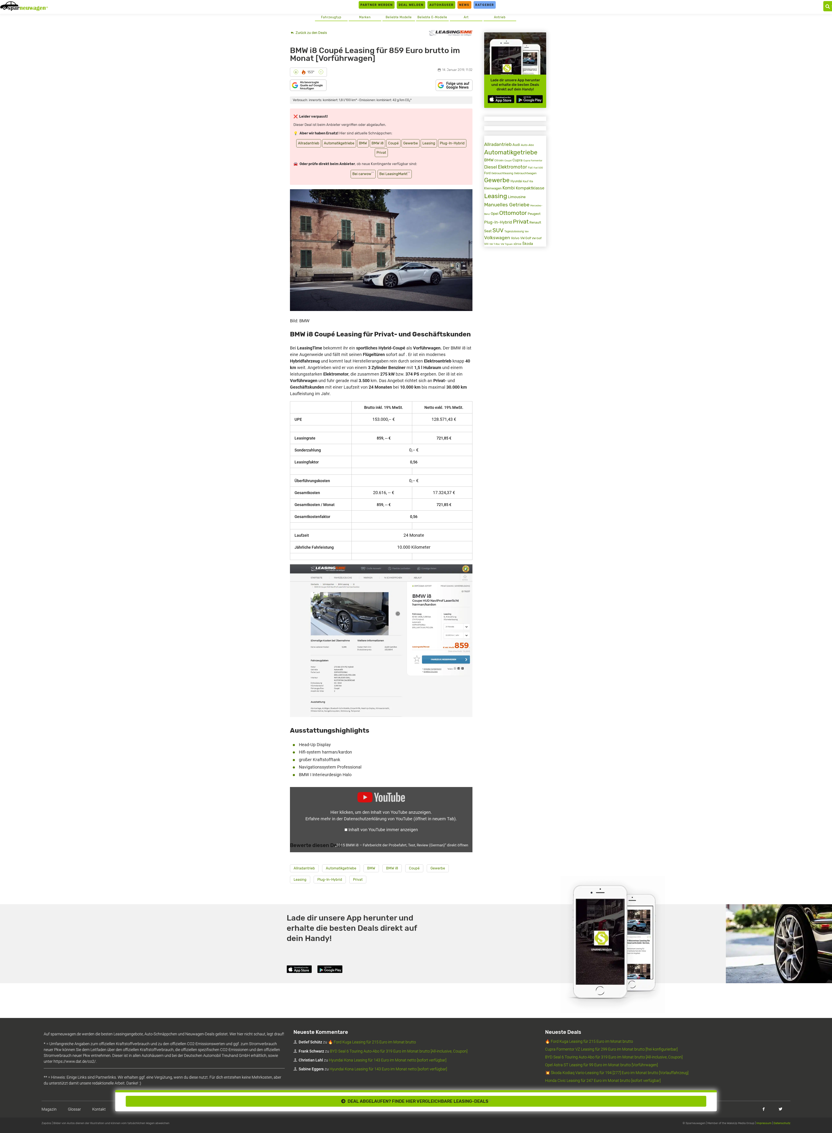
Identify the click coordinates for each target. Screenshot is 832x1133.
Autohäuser (441, 5)
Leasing (428, 143)
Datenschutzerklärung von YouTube (400, 818)
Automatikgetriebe (339, 143)
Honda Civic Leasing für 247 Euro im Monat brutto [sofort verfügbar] (603, 1080)
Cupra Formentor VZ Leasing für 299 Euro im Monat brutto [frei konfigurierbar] (611, 1049)
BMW (363, 143)
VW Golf (525, 238)
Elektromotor (512, 167)
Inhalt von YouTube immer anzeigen (383, 829)
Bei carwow (363, 173)
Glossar (74, 1109)
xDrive (517, 244)
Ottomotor (513, 212)
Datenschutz (781, 1123)
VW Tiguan (507, 244)
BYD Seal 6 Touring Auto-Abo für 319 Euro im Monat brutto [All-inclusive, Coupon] (398, 1051)
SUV (498, 230)
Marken (365, 17)
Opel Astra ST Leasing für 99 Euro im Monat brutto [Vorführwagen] (601, 1065)
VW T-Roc (494, 244)
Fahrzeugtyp (331, 17)
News (464, 5)
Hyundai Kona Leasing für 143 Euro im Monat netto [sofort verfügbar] (387, 1060)
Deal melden (411, 5)
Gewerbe (410, 143)
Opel (494, 214)
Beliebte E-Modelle (432, 17)
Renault (535, 222)
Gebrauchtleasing (502, 173)
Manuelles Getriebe (506, 205)
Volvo (515, 238)
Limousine (517, 197)
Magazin (49, 1109)
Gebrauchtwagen (525, 173)
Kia (531, 181)
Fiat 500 (538, 167)
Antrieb (500, 17)
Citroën (499, 160)
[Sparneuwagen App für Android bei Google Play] (529, 99)
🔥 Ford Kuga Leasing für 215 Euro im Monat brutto (372, 1042)
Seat (488, 231)
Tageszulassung (514, 231)
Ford (487, 173)
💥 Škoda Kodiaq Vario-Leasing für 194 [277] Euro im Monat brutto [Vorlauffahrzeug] (616, 1072)
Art (466, 17)
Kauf (526, 181)
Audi (516, 145)
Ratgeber (484, 5)
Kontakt (99, 1109)
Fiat (530, 167)
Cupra (517, 160)
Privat (381, 152)
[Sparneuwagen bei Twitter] (780, 1109)
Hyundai (516, 181)
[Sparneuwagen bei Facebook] (763, 1109)
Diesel (490, 167)
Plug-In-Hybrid (452, 143)
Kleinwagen (493, 188)
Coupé (393, 143)
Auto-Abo (527, 145)
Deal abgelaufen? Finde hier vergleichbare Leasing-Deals (418, 1101)
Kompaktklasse (530, 188)
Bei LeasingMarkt (394, 173)
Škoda (527, 244)
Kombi (508, 188)
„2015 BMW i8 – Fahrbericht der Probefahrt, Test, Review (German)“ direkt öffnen (401, 845)
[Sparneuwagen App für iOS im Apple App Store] (501, 99)
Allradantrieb (308, 143)
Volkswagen (497, 237)
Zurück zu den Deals (311, 33)
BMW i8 (377, 143)
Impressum (764, 1123)
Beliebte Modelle (399, 17)
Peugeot (534, 214)
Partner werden (376, 5)
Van (527, 231)
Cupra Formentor (532, 160)
